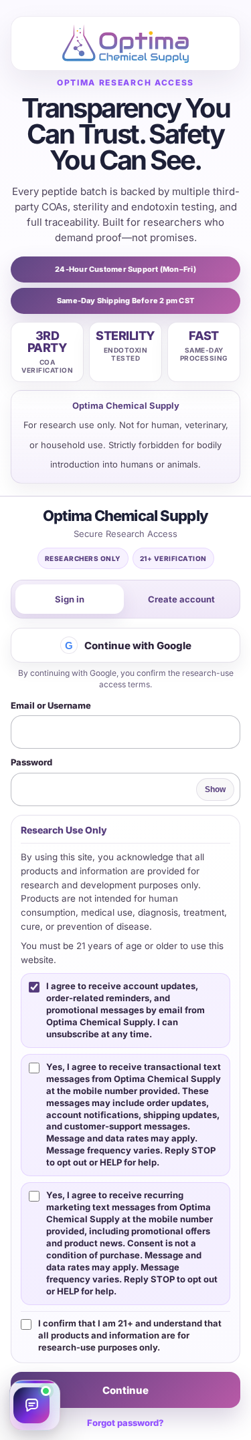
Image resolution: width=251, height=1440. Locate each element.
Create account (181, 599)
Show (215, 789)
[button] (34, 1405)
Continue (125, 1390)
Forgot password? (125, 1422)
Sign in (69, 599)
